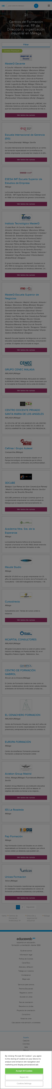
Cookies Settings (24, 1083)
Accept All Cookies (24, 1071)
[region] (26, 1070)
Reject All (24, 1077)
